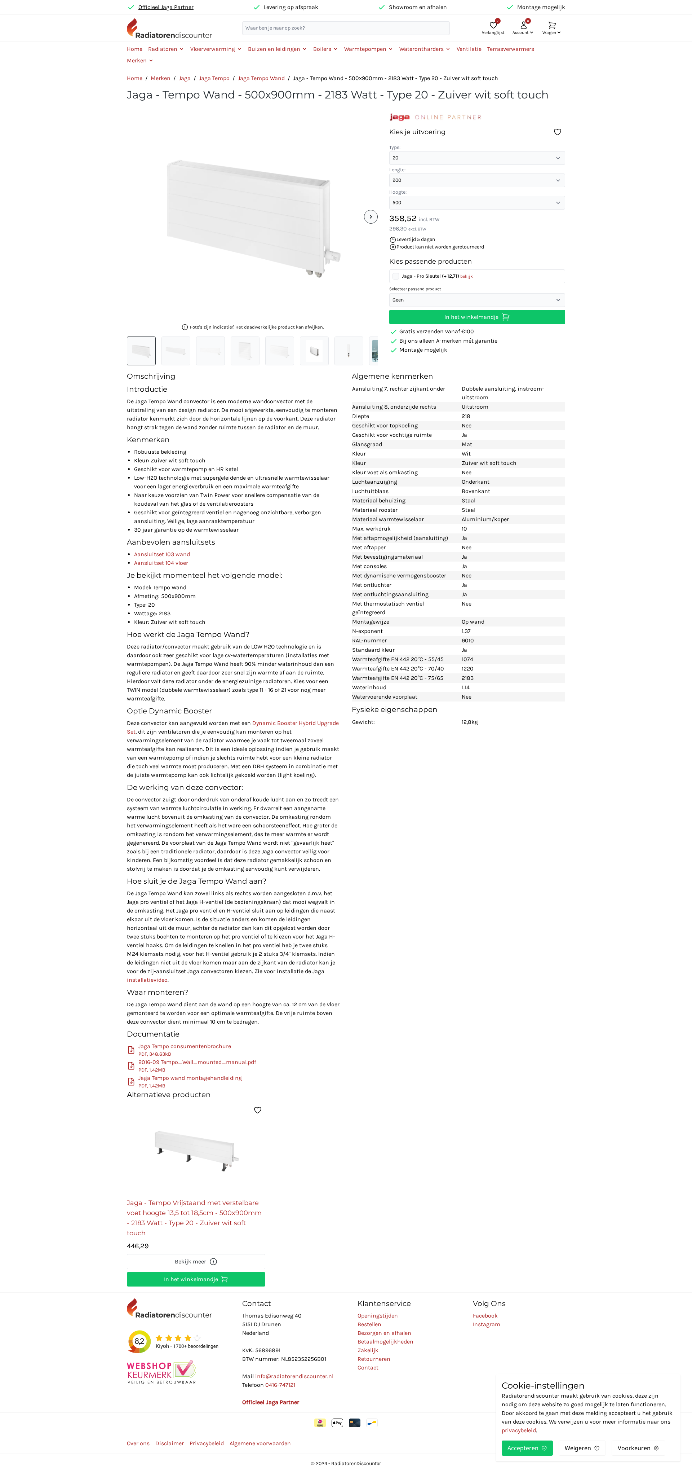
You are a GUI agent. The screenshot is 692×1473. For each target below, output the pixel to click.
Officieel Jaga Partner (166, 7)
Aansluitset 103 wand (162, 554)
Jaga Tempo (214, 78)
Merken (160, 78)
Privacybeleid (207, 1443)
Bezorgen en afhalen (384, 1332)
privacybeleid (519, 1430)
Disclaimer (169, 1443)
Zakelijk (368, 1350)
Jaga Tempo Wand (261, 78)
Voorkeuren (634, 1448)
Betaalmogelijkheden (385, 1341)
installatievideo (147, 979)
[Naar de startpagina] (169, 28)
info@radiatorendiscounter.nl (294, 1376)
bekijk (466, 276)
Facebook (485, 1315)
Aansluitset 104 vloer (161, 562)
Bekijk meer (190, 1261)
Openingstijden (378, 1315)
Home (134, 48)
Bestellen (369, 1324)
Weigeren (578, 1448)
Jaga (185, 78)
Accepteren (522, 1448)
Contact (368, 1367)
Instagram (486, 1324)
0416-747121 (280, 1384)
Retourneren (374, 1358)
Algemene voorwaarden (260, 1443)
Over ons (138, 1443)
